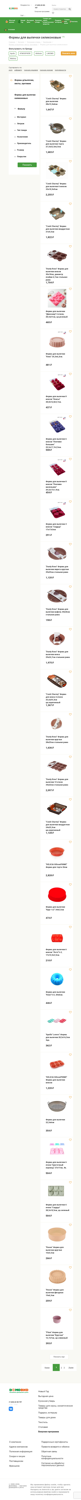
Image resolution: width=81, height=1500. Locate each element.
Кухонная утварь (33, 42)
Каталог (21, 42)
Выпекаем (47, 42)
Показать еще (59, 1357)
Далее (71, 1368)
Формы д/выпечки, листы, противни (23, 45)
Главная (12, 42)
